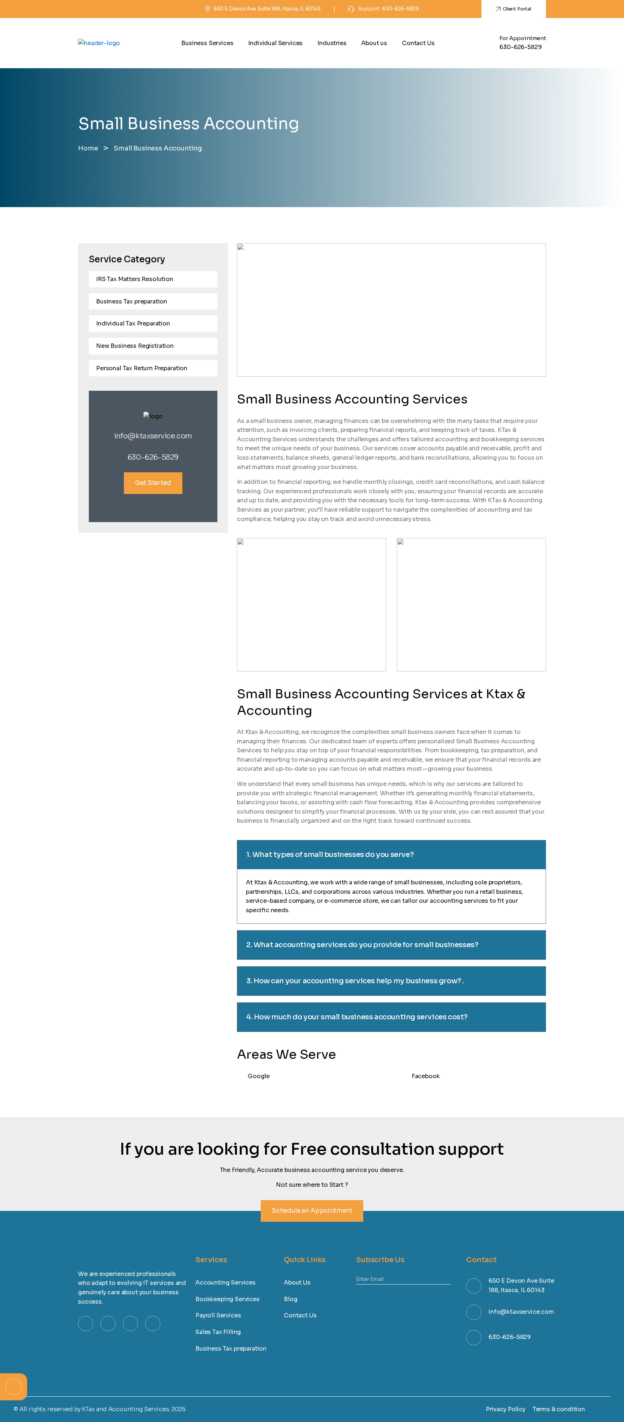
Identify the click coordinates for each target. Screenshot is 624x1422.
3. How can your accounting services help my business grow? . (355, 980)
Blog (290, 1299)
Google (259, 1076)
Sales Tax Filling (218, 1332)
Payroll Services (218, 1315)
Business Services (207, 43)
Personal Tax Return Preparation (141, 368)
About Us (297, 1282)
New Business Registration (135, 346)
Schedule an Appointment (312, 1211)
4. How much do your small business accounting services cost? (357, 1016)
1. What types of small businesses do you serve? (329, 854)
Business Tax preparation (131, 301)
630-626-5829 (520, 47)
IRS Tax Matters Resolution (134, 279)
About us (374, 43)
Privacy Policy (505, 1409)
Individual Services (275, 43)
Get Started (153, 483)
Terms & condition (559, 1409)
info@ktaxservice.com (153, 436)
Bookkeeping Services (227, 1299)
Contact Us (418, 43)
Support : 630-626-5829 (388, 9)
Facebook (426, 1076)
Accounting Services (225, 1282)
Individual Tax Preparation (133, 323)
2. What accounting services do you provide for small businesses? (362, 944)
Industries (331, 43)
